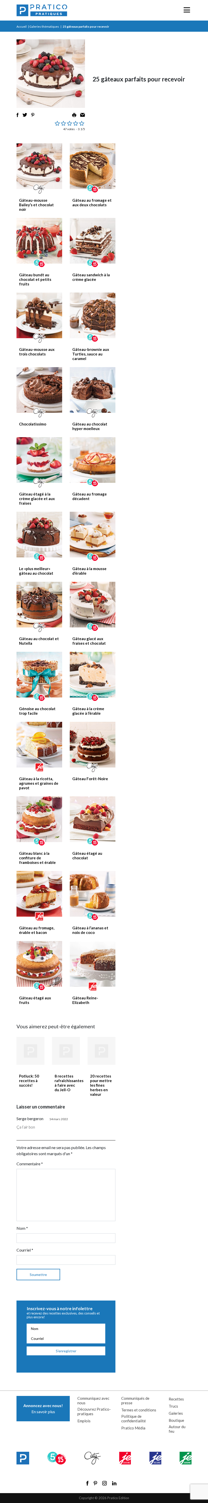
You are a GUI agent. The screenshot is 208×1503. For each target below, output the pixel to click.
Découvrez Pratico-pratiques (94, 1411)
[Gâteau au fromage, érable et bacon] (39, 894)
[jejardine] (186, 1458)
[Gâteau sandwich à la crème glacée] (92, 241)
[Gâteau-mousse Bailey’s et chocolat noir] (39, 166)
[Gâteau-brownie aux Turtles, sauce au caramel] (92, 315)
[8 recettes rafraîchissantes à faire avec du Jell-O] (66, 1051)
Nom (22, 1228)
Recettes (176, 1399)
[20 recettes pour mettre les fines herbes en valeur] (101, 1051)
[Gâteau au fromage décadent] (92, 460)
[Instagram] (104, 1483)
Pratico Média (133, 1428)
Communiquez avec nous (93, 1400)
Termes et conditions (138, 1410)
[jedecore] (155, 1458)
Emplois (84, 1421)
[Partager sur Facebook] (17, 115)
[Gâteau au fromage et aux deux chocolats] (92, 166)
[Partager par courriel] (82, 115)
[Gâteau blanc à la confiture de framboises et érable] (39, 819)
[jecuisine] (125, 1458)
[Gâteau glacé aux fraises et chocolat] (92, 604)
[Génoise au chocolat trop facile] (39, 674)
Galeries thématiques (44, 26)
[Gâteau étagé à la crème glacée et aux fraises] (39, 460)
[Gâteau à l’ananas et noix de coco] (92, 894)
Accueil (21, 26)
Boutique (176, 1420)
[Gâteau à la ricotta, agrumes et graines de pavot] (39, 744)
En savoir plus (43, 1408)
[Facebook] (87, 1483)
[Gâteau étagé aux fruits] (39, 964)
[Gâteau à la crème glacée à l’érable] (92, 674)
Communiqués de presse (135, 1400)
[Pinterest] (95, 1483)
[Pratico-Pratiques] (41, 10)
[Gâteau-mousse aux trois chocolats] (39, 315)
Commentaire (29, 1163)
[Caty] (92, 1458)
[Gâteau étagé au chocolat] (92, 819)
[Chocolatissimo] (39, 390)
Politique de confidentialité (133, 1418)
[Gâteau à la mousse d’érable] (92, 534)
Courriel (24, 1250)
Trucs (173, 1406)
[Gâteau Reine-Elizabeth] (92, 964)
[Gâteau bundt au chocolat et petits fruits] (39, 241)
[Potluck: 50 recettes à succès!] (30, 1051)
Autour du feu (177, 1428)
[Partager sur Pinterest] (32, 115)
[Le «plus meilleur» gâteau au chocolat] (39, 534)
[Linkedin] (114, 1483)
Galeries (176, 1413)
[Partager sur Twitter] (24, 115)
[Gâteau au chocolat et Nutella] (39, 604)
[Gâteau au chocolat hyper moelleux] (92, 390)
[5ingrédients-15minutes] (56, 1458)
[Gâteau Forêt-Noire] (92, 744)
